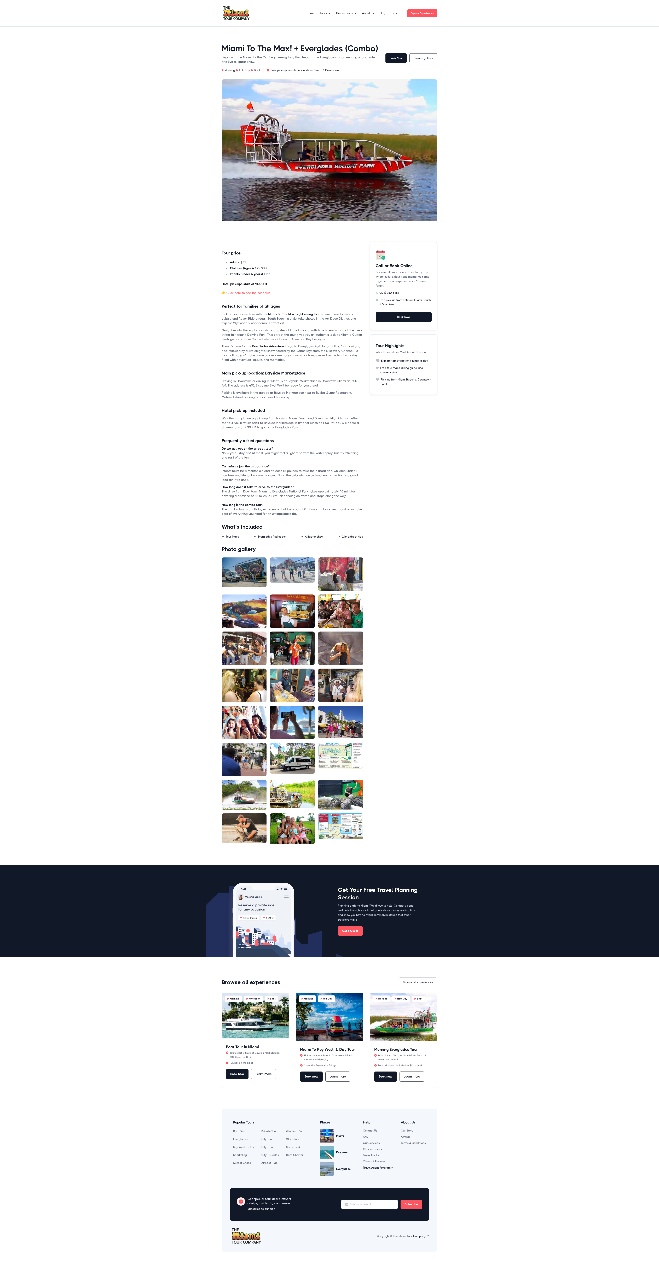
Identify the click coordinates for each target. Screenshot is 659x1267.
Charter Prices (372, 1149)
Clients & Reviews (374, 1161)
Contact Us (370, 1130)
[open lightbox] (244, 574)
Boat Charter (294, 1155)
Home (310, 13)
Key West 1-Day (243, 1147)
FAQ (365, 1136)
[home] (236, 13)
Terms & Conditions (413, 1143)
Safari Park (293, 1147)
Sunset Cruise (242, 1162)
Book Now (396, 58)
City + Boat (268, 1147)
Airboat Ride (269, 1162)
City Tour (267, 1139)
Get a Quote (350, 930)
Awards (405, 1136)
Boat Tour (239, 1131)
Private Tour (269, 1131)
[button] (325, 13)
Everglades (240, 1139)
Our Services (371, 1143)
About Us (368, 13)
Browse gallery (423, 58)
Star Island (293, 1139)
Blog (382, 13)
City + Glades (270, 1155)
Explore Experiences (422, 13)
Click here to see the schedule (246, 293)
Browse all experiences (418, 982)
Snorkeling (240, 1155)
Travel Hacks (371, 1155)
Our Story (407, 1130)
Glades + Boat (295, 1131)
